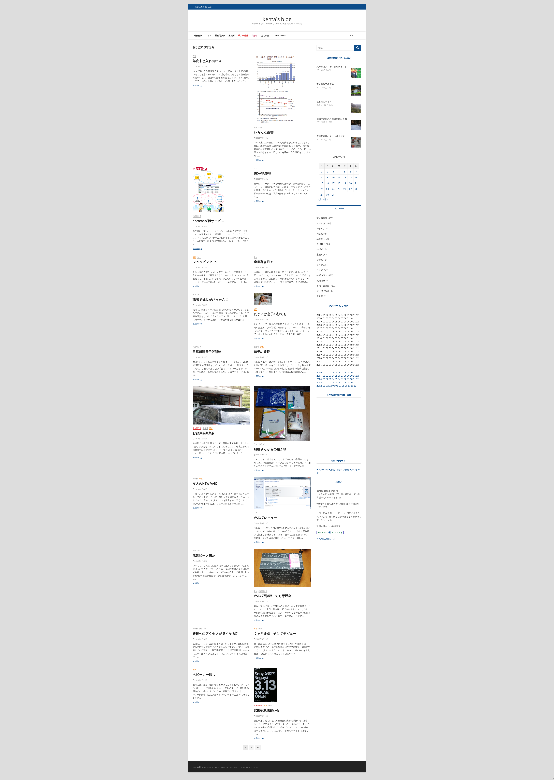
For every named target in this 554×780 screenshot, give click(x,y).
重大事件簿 (243, 35)
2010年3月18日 (200, 561)
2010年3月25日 (200, 305)
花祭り (255, 35)
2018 (319, 325)
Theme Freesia (219, 767)
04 (333, 315)
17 (333, 183)
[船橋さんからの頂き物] (282, 413)
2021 (319, 315)
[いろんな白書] (282, 89)
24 (333, 189)
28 (356, 189)
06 (339, 318)
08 (345, 318)
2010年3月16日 (200, 639)
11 (339, 177)
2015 (319, 335)
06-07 (338, 385)
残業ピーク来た (204, 555)
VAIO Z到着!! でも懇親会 (272, 596)
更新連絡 (321, 280)
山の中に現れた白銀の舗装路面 (332, 118)
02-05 (332, 385)
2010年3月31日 (200, 66)
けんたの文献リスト (326, 538)
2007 (319, 361)
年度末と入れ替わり (207, 61)
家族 (194, 257)
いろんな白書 (264, 132)
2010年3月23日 (200, 357)
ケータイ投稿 (323, 291)
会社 (194, 56)
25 (339, 189)
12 (344, 177)
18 (339, 183)
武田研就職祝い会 (266, 710)
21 (356, 183)
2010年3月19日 (262, 523)
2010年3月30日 (262, 138)
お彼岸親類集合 (204, 433)
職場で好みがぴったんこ (211, 299)
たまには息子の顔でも (270, 314)
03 (330, 315)
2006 (319, 364)
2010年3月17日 (262, 601)
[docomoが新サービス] (221, 189)
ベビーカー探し (204, 674)
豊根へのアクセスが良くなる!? (215, 633)
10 (333, 177)
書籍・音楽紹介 (324, 285)
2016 (319, 331)
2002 (319, 385)
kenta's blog (277, 19)
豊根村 (232, 35)
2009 (319, 354)
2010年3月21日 (200, 438)
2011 (319, 348)
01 (324, 315)
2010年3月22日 (262, 357)
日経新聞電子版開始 (207, 351)
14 (356, 177)
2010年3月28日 (262, 179)
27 (350, 189)
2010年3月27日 (200, 267)
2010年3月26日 (262, 267)
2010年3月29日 (200, 226)
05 (336, 315)
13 (350, 177)
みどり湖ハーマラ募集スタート (332, 67)
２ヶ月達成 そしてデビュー (275, 633)
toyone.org (279, 35)
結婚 (319, 249)
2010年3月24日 (262, 319)
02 (327, 315)
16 (327, 183)
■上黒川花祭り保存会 (339, 469)
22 (321, 189)
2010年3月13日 (262, 716)
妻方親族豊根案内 (325, 84)
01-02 (326, 385)
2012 (319, 345)
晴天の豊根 (262, 351)
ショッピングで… (205, 262)
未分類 (320, 296)
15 (321, 183)
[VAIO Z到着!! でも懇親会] (282, 568)
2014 (319, 338)
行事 (319, 228)
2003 (319, 382)
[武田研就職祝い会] (282, 685)
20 (350, 183)
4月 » (325, 199)
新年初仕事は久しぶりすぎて (331, 136)
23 (327, 189)
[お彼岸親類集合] (221, 405)
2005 (319, 375)
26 (344, 189)
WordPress (230, 767)
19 (344, 183)
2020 (319, 318)
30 (327, 194)
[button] (553, 778)
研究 (270, 705)
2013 (319, 341)
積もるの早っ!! (324, 101)
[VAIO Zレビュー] (282, 493)
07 (342, 318)
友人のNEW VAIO (205, 483)
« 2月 (319, 199)
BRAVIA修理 (262, 173)
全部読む (197, 85)
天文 (319, 233)
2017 (319, 328)
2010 (319, 351)
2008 (319, 358)
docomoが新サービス (208, 221)
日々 (255, 168)
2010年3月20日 (262, 455)
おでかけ (265, 35)
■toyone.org (322, 469)
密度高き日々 (263, 262)
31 (333, 194)
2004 (319, 379)
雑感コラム (258, 127)
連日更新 (198, 35)
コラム (209, 35)
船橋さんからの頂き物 (270, 449)
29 (321, 194)
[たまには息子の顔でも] (282, 299)
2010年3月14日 (200, 680)
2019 (319, 321)
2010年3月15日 (262, 639)
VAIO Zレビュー (265, 517)
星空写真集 (220, 35)
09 (348, 318)
